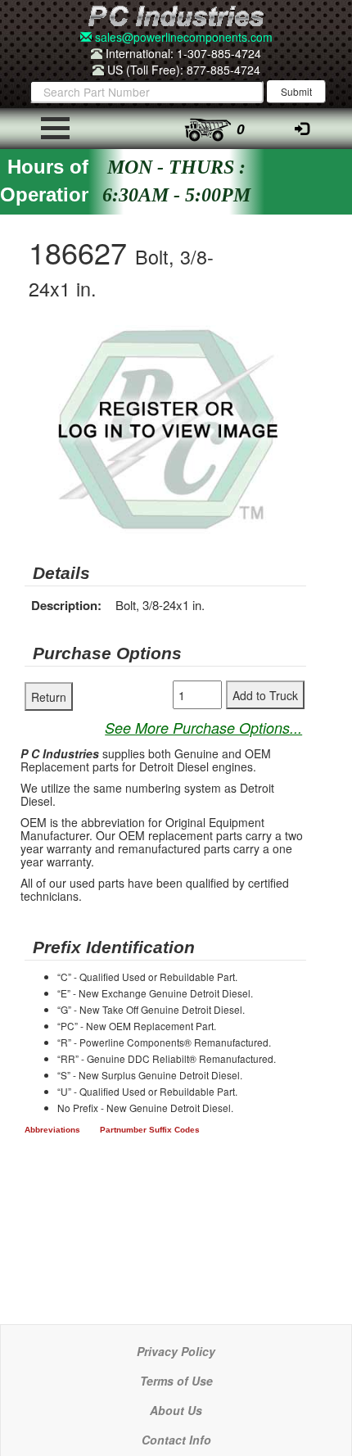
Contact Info (176, 1439)
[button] (291, 340)
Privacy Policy (176, 1351)
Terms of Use (176, 1380)
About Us (176, 1410)
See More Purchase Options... (203, 727)
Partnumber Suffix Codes (150, 1129)
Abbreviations (52, 1129)
